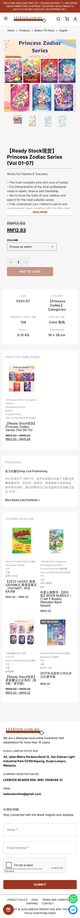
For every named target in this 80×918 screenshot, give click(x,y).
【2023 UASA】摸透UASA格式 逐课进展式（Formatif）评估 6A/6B (21, 586)
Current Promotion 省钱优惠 (53, 568)
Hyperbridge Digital (44, 912)
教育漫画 (10, 671)
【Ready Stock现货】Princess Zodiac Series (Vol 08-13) (21, 427)
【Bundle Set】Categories (53, 561)
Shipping (32, 903)
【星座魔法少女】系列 (16, 653)
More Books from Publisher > (22, 499)
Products (24, 30)
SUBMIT (40, 884)
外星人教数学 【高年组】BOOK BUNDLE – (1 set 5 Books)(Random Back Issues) (55, 599)
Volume (12, 240)
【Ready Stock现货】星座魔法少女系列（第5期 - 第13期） (21, 680)
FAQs (35, 899)
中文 (8, 568)
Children (10, 403)
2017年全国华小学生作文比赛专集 (56, 675)
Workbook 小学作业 (15, 565)
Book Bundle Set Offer (51, 565)
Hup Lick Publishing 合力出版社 (21, 417)
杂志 (42, 587)
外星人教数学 (46, 583)
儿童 (8, 572)
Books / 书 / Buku (44, 30)
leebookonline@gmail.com (22, 794)
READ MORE (40, 212)
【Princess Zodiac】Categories (21, 400)
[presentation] (34, 865)
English (63, 30)
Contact (48, 903)
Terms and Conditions (57, 899)
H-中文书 (10, 657)
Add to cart (30, 271)
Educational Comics (15, 407)
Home (10, 30)
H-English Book (13, 414)
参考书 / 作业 (11, 576)
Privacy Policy (17, 899)
